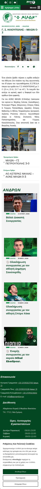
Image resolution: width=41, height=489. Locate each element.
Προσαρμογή (20, 478)
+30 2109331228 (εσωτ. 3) (26, 389)
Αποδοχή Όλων (20, 472)
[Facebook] (6, 2)
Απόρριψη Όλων (20, 484)
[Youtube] (15, 2)
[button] (9, 8)
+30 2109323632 (29, 393)
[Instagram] (10, 2)
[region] (20, 464)
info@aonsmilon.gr (15, 397)
